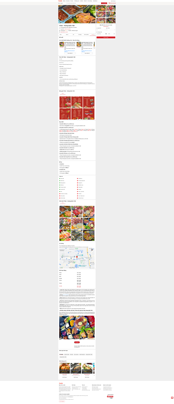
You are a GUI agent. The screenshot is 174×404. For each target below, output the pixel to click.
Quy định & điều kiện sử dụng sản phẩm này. (69, 51)
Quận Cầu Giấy (66, 354)
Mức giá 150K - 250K (89, 354)
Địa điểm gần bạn (84, 386)
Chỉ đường (79, 34)
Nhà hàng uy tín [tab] (62, 361)
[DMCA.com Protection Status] (109, 398)
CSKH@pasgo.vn (70, 396)
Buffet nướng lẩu (82, 354)
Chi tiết (93, 34)
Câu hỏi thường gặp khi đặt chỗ (76, 390)
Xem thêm (77, 342)
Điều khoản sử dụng (95, 386)
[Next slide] (95, 14)
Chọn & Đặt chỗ (70, 53)
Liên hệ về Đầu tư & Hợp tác (107, 390)
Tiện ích (67, 34)
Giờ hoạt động (86, 34)
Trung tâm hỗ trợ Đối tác (107, 386)
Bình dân (71, 354)
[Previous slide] (59, 14)
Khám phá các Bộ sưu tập (86, 390)
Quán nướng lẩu (65, 294)
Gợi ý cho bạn (76, 354)
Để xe (60, 34)
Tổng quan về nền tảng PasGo (76, 386)
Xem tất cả (111, 20)
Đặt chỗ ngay (65, 377)
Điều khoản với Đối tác (95, 390)
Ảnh (73, 34)
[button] (101, 8)
